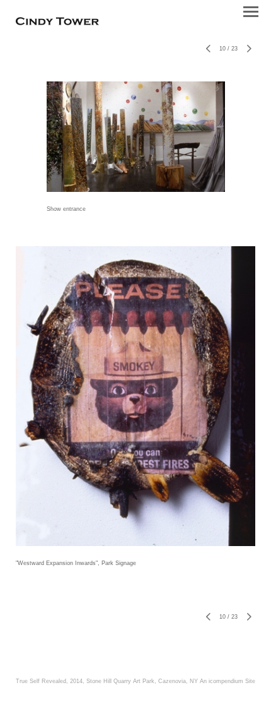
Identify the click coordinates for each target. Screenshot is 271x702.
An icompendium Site (227, 681)
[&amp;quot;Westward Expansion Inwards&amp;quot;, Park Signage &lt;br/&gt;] (135, 396)
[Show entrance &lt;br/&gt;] (136, 136)
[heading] (57, 23)
